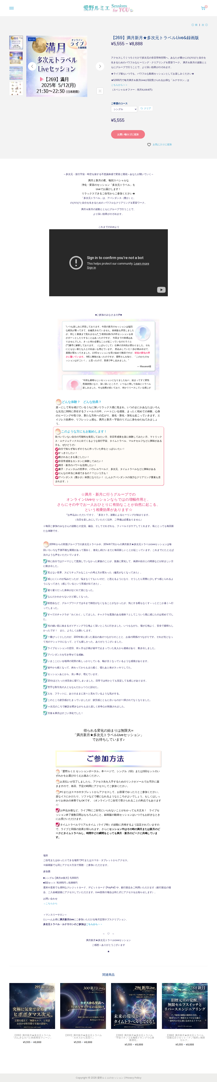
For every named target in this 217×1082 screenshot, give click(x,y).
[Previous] (32, 66)
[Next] (100, 66)
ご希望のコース (119, 103)
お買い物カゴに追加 (128, 134)
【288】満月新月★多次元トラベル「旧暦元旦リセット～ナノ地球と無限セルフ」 (185, 1038)
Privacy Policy (133, 1077)
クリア (147, 108)
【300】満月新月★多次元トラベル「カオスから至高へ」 (83, 1036)
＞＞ (94, 924)
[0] (203, 8)
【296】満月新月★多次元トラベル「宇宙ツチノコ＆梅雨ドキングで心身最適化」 (134, 1038)
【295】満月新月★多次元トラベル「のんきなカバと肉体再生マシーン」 (32, 1036)
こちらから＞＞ (119, 85)
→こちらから (50, 903)
